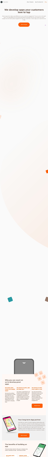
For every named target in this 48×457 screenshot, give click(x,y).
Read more (37, 405)
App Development (39, 2)
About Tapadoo (30, 2)
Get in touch (24, 24)
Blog (46, 2)
